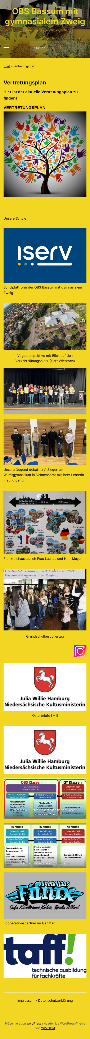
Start (7, 66)
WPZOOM (48, 1028)
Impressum (26, 1000)
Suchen (79, 48)
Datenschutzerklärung (55, 1000)
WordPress (34, 1023)
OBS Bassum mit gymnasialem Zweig (45, 16)
